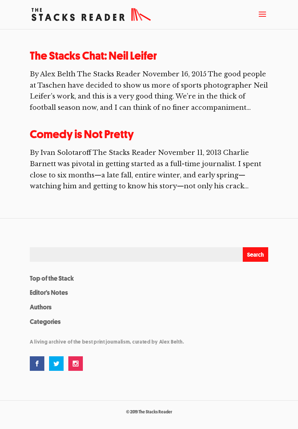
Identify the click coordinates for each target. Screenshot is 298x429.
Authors (41, 306)
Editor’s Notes (49, 292)
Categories (45, 321)
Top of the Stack (52, 278)
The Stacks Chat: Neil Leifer (93, 55)
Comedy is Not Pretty (82, 134)
